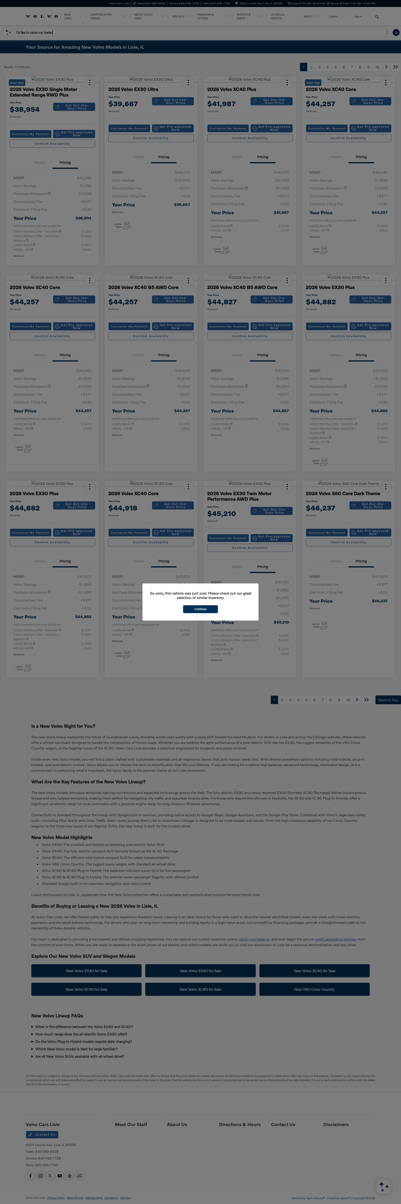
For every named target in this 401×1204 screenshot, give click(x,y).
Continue (200, 609)
